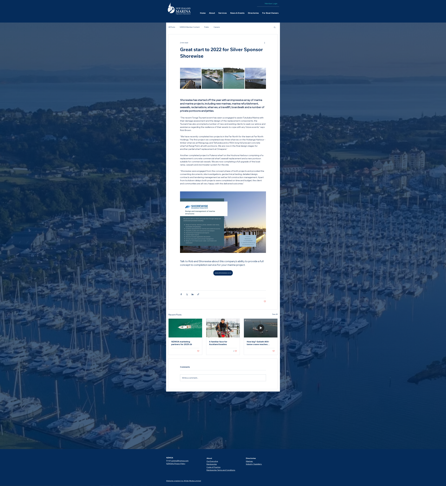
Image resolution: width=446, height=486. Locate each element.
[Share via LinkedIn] (192, 294)
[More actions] (264, 42)
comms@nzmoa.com (180, 461)
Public (206, 27)
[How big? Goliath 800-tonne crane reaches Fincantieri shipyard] (260, 328)
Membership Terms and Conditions (221, 470)
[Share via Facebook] (181, 294)
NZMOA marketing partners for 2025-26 (181, 343)
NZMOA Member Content (190, 27)
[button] (212, 13)
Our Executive (212, 461)
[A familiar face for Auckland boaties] (223, 328)
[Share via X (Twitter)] (187, 294)
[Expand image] (190, 78)
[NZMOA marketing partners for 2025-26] (185, 328)
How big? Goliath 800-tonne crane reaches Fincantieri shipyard (258, 343)
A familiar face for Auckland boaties (218, 343)
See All (275, 314)
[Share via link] (198, 294)
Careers (217, 27)
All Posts (171, 27)
